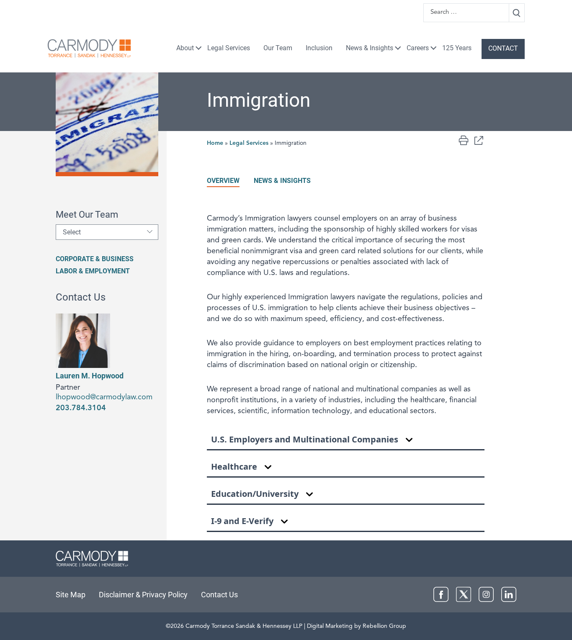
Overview (223, 181)
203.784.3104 (81, 408)
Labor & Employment (93, 271)
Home (215, 143)
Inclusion (319, 48)
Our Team (277, 48)
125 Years (457, 48)
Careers (418, 48)
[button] (478, 140)
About (185, 48)
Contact (503, 48)
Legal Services (228, 48)
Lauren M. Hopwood (90, 375)
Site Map (70, 594)
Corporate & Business (95, 259)
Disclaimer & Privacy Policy (143, 594)
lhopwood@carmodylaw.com (104, 397)
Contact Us (219, 594)
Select (72, 232)
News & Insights (369, 48)
